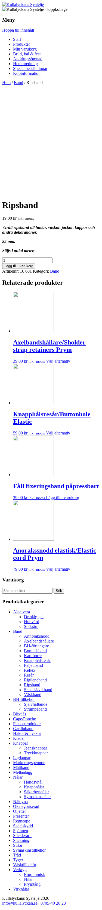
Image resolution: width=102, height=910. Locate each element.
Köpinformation (27, 73)
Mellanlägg (22, 772)
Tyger (18, 860)
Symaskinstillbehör (29, 850)
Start (17, 39)
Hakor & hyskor (27, 733)
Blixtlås (19, 714)
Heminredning (25, 63)
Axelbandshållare (39, 641)
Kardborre (33, 655)
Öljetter (19, 811)
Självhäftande (35, 704)
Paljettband (33, 665)
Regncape (21, 821)
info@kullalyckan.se (20, 903)
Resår (29, 675)
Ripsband (32, 684)
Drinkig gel (34, 616)
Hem (6, 82)
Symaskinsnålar (37, 796)
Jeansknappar (35, 748)
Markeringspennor (29, 762)
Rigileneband (35, 680)
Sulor (17, 845)
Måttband (21, 767)
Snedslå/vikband (38, 689)
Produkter (21, 44)
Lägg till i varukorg (18, 266)
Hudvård (31, 621)
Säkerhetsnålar (36, 791)
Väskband (32, 694)
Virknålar (21, 889)
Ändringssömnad (27, 58)
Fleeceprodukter (27, 723)
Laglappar (21, 757)
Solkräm (31, 626)
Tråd (17, 855)
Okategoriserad (26, 806)
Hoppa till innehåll (18, 30)
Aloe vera (21, 612)
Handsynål (33, 782)
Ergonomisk (34, 874)
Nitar (28, 879)
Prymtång (32, 884)
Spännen (20, 830)
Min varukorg (25, 49)
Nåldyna (20, 801)
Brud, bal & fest (27, 54)
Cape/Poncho (24, 719)
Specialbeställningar (30, 68)
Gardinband (23, 728)
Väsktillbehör (24, 864)
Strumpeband (35, 709)
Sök (59, 591)
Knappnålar (34, 787)
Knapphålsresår (37, 660)
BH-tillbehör (24, 699)
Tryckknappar (36, 753)
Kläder (19, 738)
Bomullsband (35, 650)
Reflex (29, 670)
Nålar (18, 777)
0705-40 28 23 (53, 903)
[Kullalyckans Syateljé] (23, 4)
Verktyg (20, 869)
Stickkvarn (22, 835)
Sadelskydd (23, 826)
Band (18, 82)
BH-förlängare (36, 646)
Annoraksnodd (37, 636)
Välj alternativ (58, 361)
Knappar (20, 743)
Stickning (21, 840)
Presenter (21, 816)
